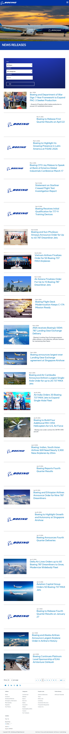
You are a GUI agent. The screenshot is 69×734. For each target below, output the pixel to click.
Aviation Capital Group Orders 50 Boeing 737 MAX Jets (51, 587)
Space (23, 698)
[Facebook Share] (8, 685)
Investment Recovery (43, 702)
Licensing (40, 700)
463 (61, 680)
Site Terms (37, 732)
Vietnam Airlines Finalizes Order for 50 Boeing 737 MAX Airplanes (48, 258)
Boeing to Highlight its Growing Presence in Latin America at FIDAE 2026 (47, 146)
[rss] (20, 685)
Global (24, 706)
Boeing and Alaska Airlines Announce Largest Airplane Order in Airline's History (46, 638)
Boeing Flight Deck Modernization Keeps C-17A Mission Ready (49, 304)
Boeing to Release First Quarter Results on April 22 (51, 120)
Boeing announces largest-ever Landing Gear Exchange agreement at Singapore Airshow (47, 357)
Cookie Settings (62, 732)
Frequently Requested (43, 704)
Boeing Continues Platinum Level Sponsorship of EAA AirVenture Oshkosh (47, 659)
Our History (8, 706)
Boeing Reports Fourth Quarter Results (49, 470)
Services (24, 700)
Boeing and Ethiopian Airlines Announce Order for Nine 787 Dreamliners (48, 495)
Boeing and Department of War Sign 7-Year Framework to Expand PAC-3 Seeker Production (47, 97)
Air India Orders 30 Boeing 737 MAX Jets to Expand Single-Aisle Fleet (47, 397)
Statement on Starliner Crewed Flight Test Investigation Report (47, 188)
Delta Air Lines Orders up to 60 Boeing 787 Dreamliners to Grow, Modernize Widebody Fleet (47, 564)
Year (7, 61)
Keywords (9, 74)
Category (8, 68)
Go (10, 84)
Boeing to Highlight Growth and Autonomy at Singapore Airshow (49, 517)
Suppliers (7, 704)
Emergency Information (11, 700)
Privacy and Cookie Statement (47, 732)
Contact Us (40, 706)
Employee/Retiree (9, 698)
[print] (17, 685)
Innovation (25, 704)
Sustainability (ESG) (27, 708)
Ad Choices (56, 732)
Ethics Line (40, 698)
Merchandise (8, 702)
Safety (24, 702)
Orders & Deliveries (42, 694)
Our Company (25, 713)
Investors (7, 696)
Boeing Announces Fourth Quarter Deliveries (50, 539)
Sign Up (7, 719)
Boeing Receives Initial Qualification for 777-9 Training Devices (47, 211)
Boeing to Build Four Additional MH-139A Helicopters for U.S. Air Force (48, 423)
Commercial (25, 694)
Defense (24, 696)
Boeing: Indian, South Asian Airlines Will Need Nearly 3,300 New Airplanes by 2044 (47, 450)
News (6, 694)
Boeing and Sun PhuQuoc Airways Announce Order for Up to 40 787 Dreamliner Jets (47, 235)
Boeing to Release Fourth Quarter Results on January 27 (51, 614)
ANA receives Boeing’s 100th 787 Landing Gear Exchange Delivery (47, 330)
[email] (5, 685)
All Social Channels (59, 694)
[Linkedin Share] (11, 685)
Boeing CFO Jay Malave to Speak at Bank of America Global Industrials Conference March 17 (47, 168)
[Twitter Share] (14, 685)
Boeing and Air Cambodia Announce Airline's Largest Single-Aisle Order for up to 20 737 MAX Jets (47, 379)
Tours (39, 696)
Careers (24, 711)
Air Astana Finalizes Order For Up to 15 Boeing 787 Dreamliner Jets (47, 282)
